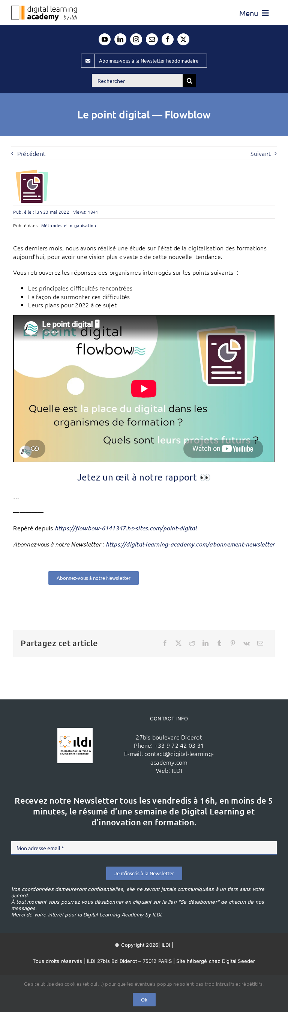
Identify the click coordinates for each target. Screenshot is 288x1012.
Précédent (31, 153)
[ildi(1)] (75, 731)
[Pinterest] (233, 643)
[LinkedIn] (205, 643)
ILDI (177, 770)
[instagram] (136, 39)
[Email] (260, 643)
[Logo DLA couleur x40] (44, 8)
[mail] (152, 39)
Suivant (260, 153)
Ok (144, 999)
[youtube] (105, 39)
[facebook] (168, 39)
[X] (178, 643)
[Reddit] (192, 643)
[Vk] (247, 643)
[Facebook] (165, 643)
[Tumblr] (219, 643)
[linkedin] (120, 39)
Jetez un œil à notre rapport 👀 (144, 477)
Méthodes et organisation (68, 225)
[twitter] (183, 39)
